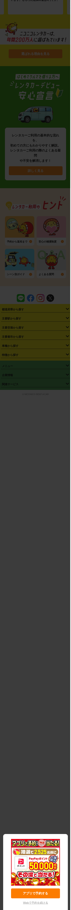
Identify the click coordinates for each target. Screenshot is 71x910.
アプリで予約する (35, 893)
